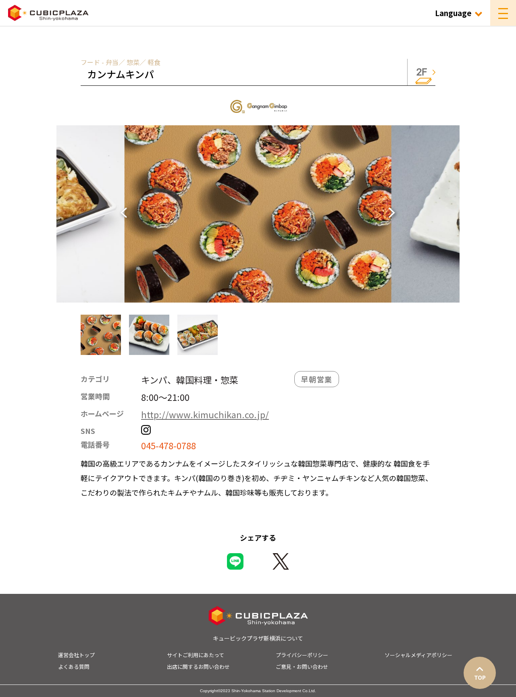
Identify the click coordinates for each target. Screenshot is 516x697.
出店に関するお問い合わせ (198, 666)
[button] (101, 335)
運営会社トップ (76, 655)
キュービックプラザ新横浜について (258, 638)
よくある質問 (73, 666)
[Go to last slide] (127, 214)
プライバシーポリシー (302, 655)
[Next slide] (389, 214)
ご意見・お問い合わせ (302, 666)
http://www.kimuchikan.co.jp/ (205, 414)
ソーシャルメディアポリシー (418, 655)
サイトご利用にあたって (195, 655)
